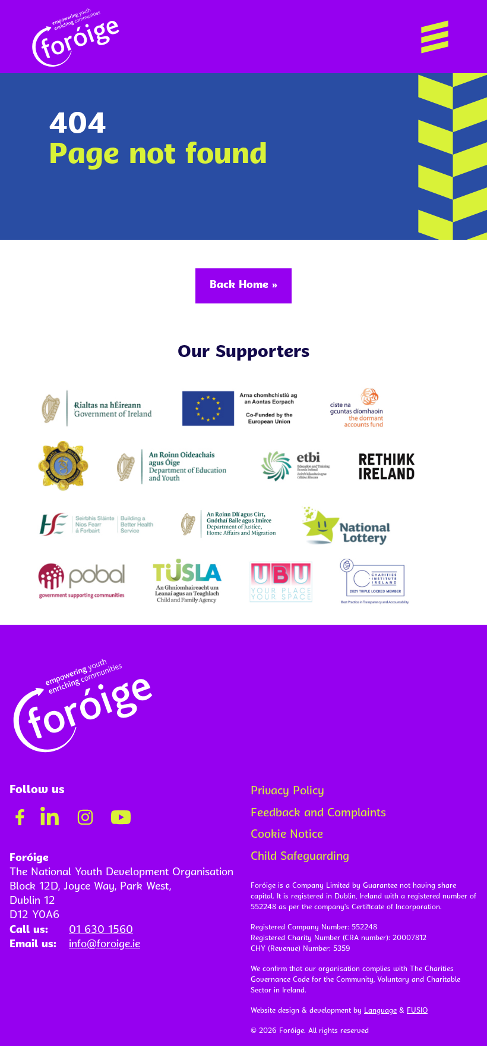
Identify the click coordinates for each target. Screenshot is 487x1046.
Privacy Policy (287, 791)
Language (380, 1010)
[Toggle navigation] (434, 36)
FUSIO (417, 1010)
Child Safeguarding (300, 857)
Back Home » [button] (243, 285)
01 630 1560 (101, 930)
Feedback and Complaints (318, 813)
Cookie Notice (287, 835)
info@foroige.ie (104, 944)
